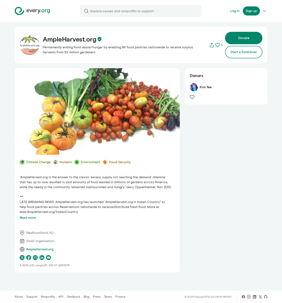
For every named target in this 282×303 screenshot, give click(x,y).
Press (97, 296)
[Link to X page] (22, 257)
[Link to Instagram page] (35, 257)
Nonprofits (48, 296)
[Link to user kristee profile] (194, 87)
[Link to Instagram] (249, 297)
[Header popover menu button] (264, 11)
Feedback (73, 296)
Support (31, 296)
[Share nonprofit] (211, 45)
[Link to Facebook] (243, 297)
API (60, 296)
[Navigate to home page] (32, 11)
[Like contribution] (193, 97)
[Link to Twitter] (260, 297)
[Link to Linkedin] (254, 297)
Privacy (120, 296)
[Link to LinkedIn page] (41, 257)
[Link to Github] (265, 297)
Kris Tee (206, 87)
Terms (108, 296)
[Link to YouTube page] (48, 257)
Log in (234, 11)
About (19, 296)
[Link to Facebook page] (28, 257)
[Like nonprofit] (217, 45)
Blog (86, 296)
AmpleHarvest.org (39, 249)
